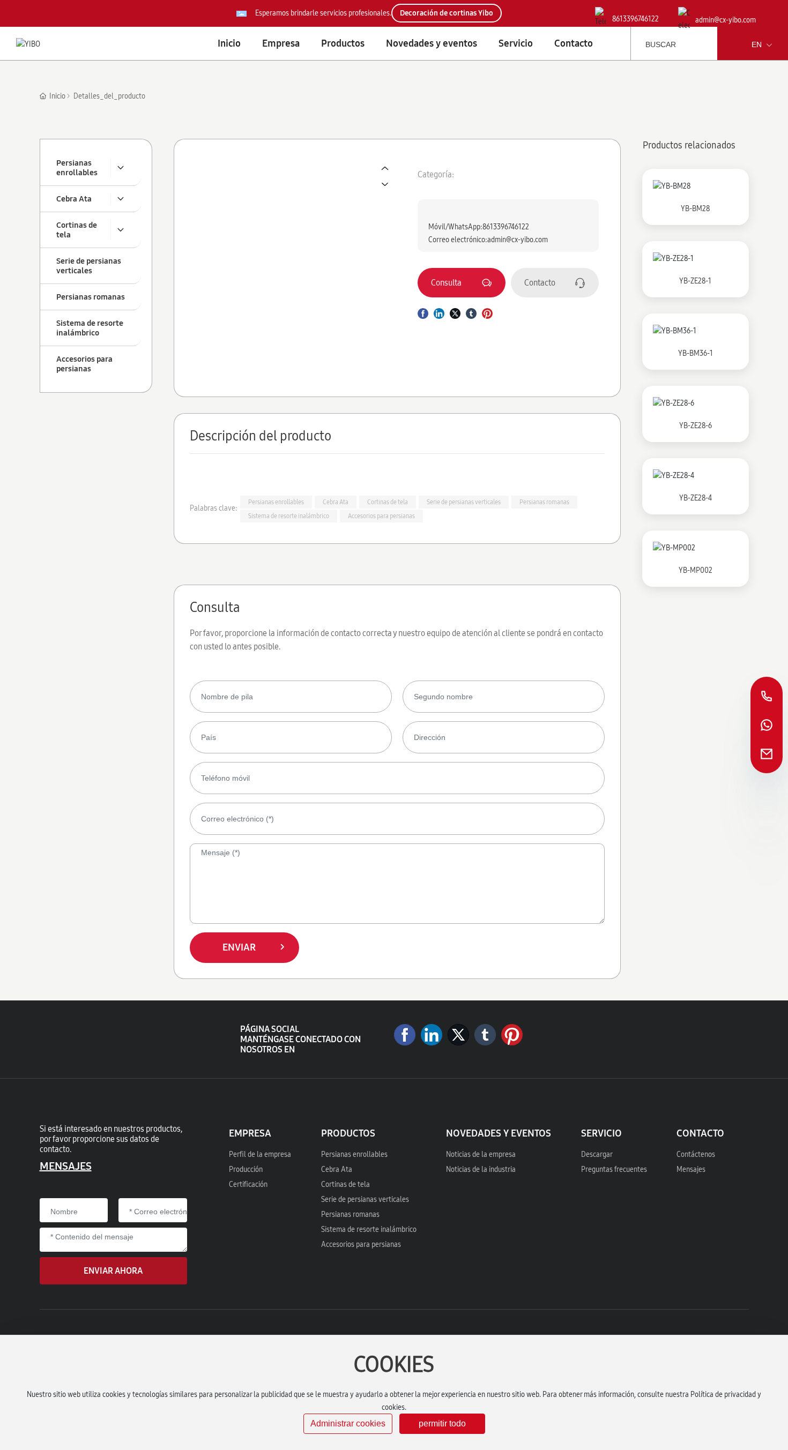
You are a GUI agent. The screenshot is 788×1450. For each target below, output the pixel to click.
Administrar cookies (347, 1423)
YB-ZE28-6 (695, 425)
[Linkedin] (431, 1034)
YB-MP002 (695, 570)
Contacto (539, 283)
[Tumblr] (485, 1034)
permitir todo (442, 1423)
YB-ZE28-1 (695, 281)
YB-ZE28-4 (695, 498)
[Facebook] (404, 1034)
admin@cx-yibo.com (725, 20)
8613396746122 (635, 19)
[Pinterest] (512, 1034)
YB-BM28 (695, 208)
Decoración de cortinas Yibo (446, 13)
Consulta (446, 283)
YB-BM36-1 (695, 353)
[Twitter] (458, 1034)
